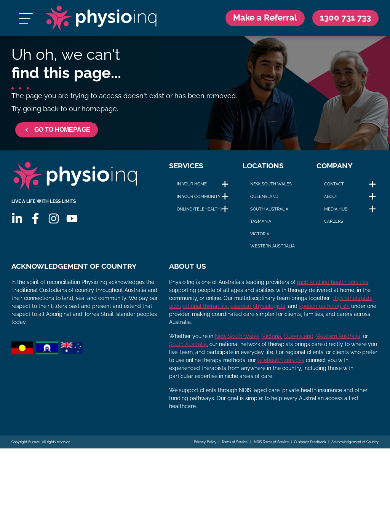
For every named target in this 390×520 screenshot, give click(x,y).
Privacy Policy (205, 442)
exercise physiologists (257, 306)
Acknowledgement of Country (355, 442)
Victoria (259, 233)
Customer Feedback (310, 442)
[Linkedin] (17, 218)
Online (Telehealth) (199, 209)
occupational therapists (198, 306)
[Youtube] (72, 218)
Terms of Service (235, 442)
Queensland (264, 196)
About (331, 196)
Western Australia (272, 246)
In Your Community (199, 196)
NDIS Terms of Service (271, 442)
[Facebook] (35, 218)
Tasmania (260, 221)
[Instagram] (53, 218)
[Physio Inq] (101, 18)
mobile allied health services (332, 282)
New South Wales (271, 184)
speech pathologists (324, 306)
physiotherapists (351, 298)
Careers (333, 221)
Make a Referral (265, 17)
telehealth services (280, 360)
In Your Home (192, 184)
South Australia (269, 209)
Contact (334, 184)
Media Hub (335, 209)
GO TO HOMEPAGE (62, 129)
